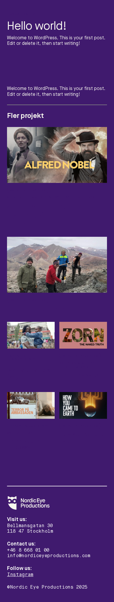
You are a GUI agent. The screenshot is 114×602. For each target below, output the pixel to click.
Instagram (20, 574)
